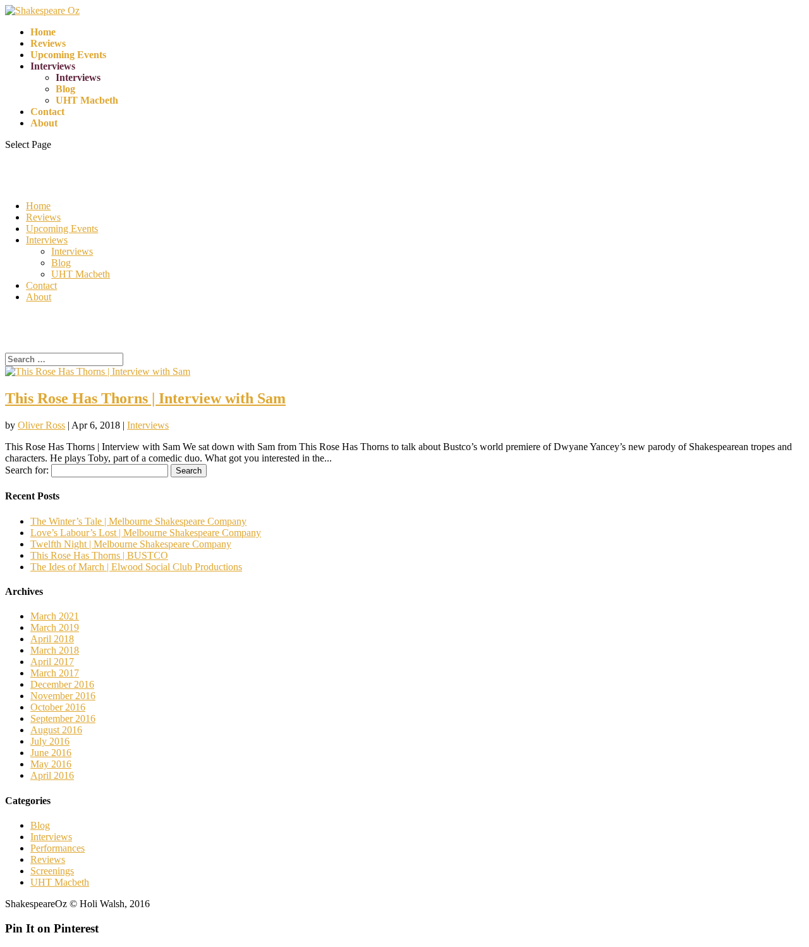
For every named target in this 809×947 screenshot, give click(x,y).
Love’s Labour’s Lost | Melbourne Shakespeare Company (145, 532)
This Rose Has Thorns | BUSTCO (99, 555)
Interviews (52, 66)
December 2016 (62, 684)
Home (43, 32)
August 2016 (56, 729)
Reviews (48, 43)
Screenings (52, 870)
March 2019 (54, 627)
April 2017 (52, 661)
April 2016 (52, 775)
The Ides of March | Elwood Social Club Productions (136, 566)
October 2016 (57, 707)
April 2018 (52, 638)
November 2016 (62, 695)
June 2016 (50, 752)
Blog (65, 88)
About (44, 123)
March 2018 (54, 650)
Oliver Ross (41, 425)
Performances (57, 848)
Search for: (27, 470)
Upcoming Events (68, 54)
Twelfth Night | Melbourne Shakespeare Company (130, 544)
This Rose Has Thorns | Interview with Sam (145, 398)
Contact (47, 111)
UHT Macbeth (87, 100)
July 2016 (50, 741)
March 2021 (54, 616)
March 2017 (54, 673)
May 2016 (50, 764)
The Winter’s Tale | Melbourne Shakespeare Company (138, 521)
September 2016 (62, 718)
